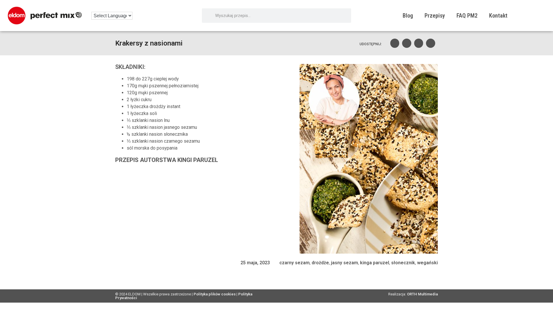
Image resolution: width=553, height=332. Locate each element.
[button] (394, 43)
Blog (408, 15)
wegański (427, 262)
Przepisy (435, 15)
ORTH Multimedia (422, 294)
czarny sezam (294, 262)
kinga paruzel (374, 262)
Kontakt (498, 15)
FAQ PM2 (467, 15)
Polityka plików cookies (215, 294)
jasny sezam (344, 262)
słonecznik (403, 262)
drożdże (320, 262)
